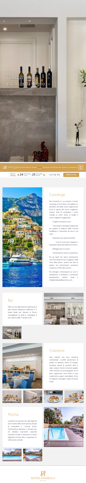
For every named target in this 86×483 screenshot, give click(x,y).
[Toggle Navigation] (3, 167)
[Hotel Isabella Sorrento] (13, 167)
